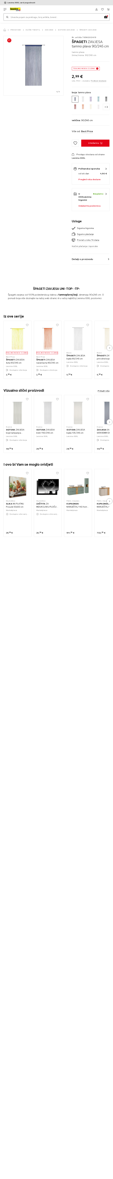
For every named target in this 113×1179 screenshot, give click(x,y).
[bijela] (83, 99)
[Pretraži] (7, 17)
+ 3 (106, 106)
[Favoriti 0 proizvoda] (102, 9)
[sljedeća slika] (109, 348)
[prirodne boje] (90, 107)
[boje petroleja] (98, 99)
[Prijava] (96, 9)
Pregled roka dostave (89, 179)
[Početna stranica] (5, 30)
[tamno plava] (75, 99)
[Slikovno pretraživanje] (105, 17)
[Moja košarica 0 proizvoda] (108, 9)
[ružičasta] (98, 107)
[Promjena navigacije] (5, 9)
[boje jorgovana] (90, 99)
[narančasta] (83, 107)
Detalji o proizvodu (82, 259)
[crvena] (75, 107)
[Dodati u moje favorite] (75, 143)
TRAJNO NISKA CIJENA (84, 68)
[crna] (106, 99)
